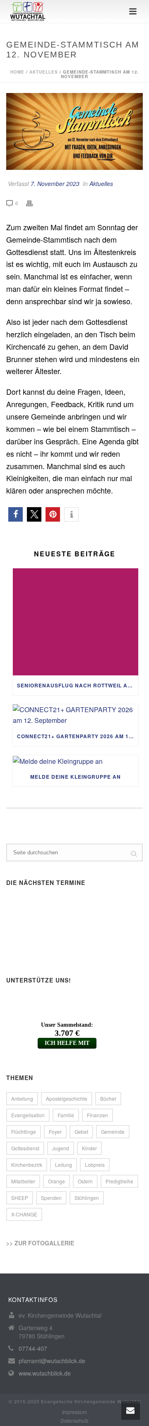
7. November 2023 (55, 183)
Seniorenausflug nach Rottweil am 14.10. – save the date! (77, 685)
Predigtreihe (119, 1181)
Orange (56, 1181)
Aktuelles (43, 72)
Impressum (74, 1412)
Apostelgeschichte (66, 1098)
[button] (15, 514)
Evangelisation (28, 1114)
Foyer (55, 1131)
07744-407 (33, 1348)
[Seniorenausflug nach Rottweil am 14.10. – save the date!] (75, 621)
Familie (66, 1114)
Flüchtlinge (23, 1131)
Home (17, 72)
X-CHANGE (24, 1214)
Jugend (60, 1148)
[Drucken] (33, 202)
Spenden (51, 1197)
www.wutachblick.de (45, 1373)
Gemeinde (113, 1131)
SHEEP (19, 1197)
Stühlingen (86, 1197)
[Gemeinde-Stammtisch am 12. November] (74, 131)
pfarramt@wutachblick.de (52, 1360)
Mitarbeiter (23, 1181)
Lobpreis (95, 1164)
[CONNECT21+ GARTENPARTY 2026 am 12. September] (75, 715)
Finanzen (97, 1114)
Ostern (85, 1181)
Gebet (81, 1131)
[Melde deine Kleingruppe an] (75, 761)
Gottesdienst (25, 1148)
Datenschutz (74, 1420)
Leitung (63, 1164)
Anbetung (22, 1098)
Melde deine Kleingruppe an (75, 776)
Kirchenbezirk (26, 1164)
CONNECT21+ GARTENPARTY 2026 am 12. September (77, 736)
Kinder (89, 1148)
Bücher (108, 1098)
